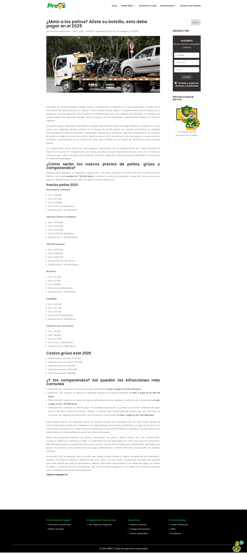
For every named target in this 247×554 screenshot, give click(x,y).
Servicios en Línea (148, 6)
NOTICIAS (110, 31)
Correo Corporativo (139, 533)
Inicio (114, 6)
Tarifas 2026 (127, 6)
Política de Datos (56, 529)
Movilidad (100, 31)
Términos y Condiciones (59, 524)
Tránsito (134, 31)
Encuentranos (167, 6)
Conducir (90, 31)
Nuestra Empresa (138, 524)
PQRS (173, 529)
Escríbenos (175, 533)
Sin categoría (123, 31)
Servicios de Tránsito (190, 6)
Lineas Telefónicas (179, 524)
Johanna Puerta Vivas (60, 31)
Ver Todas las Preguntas (100, 524)
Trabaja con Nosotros (140, 529)
